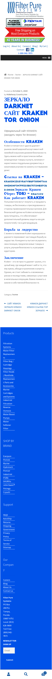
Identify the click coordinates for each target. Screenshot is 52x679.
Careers (6, 580)
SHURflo (7, 481)
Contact (20, 49)
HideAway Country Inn (17, 94)
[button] (44, 57)
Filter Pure (26, 21)
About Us (7, 587)
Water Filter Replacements (9, 354)
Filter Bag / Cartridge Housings (8, 365)
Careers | (27, 46)
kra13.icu (37, 194)
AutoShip (7, 518)
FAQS (5, 515)
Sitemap (7, 547)
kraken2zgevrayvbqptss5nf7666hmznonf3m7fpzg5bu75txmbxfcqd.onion (25, 186)
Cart (40, 672)
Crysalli (6, 492)
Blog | (35, 46)
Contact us (8, 590)
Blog (5, 583)
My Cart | (44, 46)
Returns (7, 522)
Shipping (7, 525)
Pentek (6, 459)
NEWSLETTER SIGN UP (9, 642)
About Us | (16, 46)
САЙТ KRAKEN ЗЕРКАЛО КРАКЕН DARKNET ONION (13, 307)
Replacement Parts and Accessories (9, 382)
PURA (5, 477)
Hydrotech (8, 467)
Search (26, 674)
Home (10, 74)
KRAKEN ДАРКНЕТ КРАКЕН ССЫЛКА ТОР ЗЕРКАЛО (37, 307)
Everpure (7, 456)
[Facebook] (27, 49)
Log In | (6, 46)
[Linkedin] (32, 49)
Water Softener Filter (7, 425)
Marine (6, 463)
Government (9, 529)
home (18, 74)
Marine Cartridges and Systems (9, 393)
